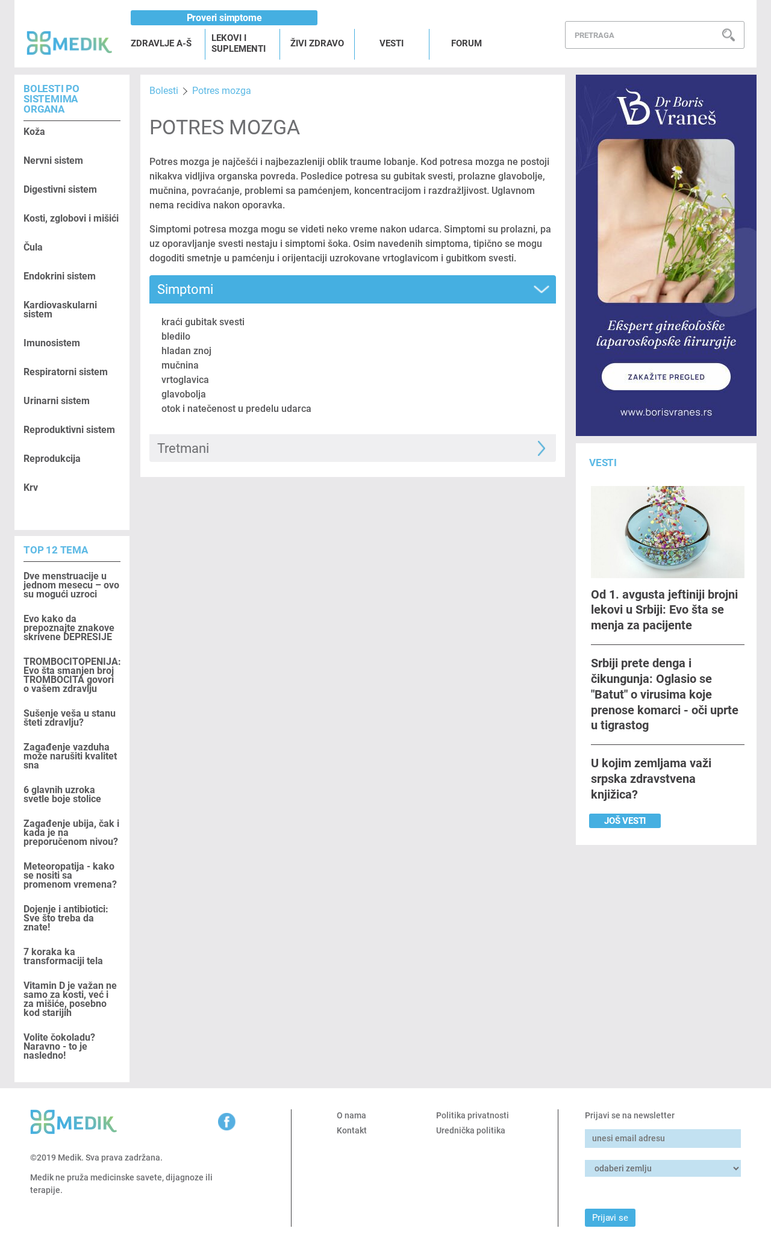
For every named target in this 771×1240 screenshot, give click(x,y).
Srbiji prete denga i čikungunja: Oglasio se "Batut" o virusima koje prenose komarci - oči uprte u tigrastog (664, 694)
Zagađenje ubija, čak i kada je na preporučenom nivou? (71, 832)
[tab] (352, 289)
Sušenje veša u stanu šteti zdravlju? (69, 718)
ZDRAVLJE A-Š (161, 43)
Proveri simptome (224, 17)
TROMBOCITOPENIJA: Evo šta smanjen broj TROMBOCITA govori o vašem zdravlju (71, 675)
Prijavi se (610, 1217)
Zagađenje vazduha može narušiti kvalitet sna (70, 756)
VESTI (391, 43)
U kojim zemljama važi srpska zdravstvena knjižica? (651, 779)
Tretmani (183, 448)
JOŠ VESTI (625, 820)
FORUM (466, 43)
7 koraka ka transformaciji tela (63, 956)
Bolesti (163, 90)
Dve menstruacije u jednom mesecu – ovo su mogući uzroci (71, 585)
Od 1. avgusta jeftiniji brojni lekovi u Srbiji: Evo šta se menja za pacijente (664, 609)
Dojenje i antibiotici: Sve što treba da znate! (65, 918)
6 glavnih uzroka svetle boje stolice (62, 794)
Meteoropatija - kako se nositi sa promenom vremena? (70, 875)
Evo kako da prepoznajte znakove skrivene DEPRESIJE (68, 627)
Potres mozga (221, 90)
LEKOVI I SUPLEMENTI (238, 43)
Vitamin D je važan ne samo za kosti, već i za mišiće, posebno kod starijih (70, 999)
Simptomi (185, 289)
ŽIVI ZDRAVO (317, 43)
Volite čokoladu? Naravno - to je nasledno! (59, 1046)
